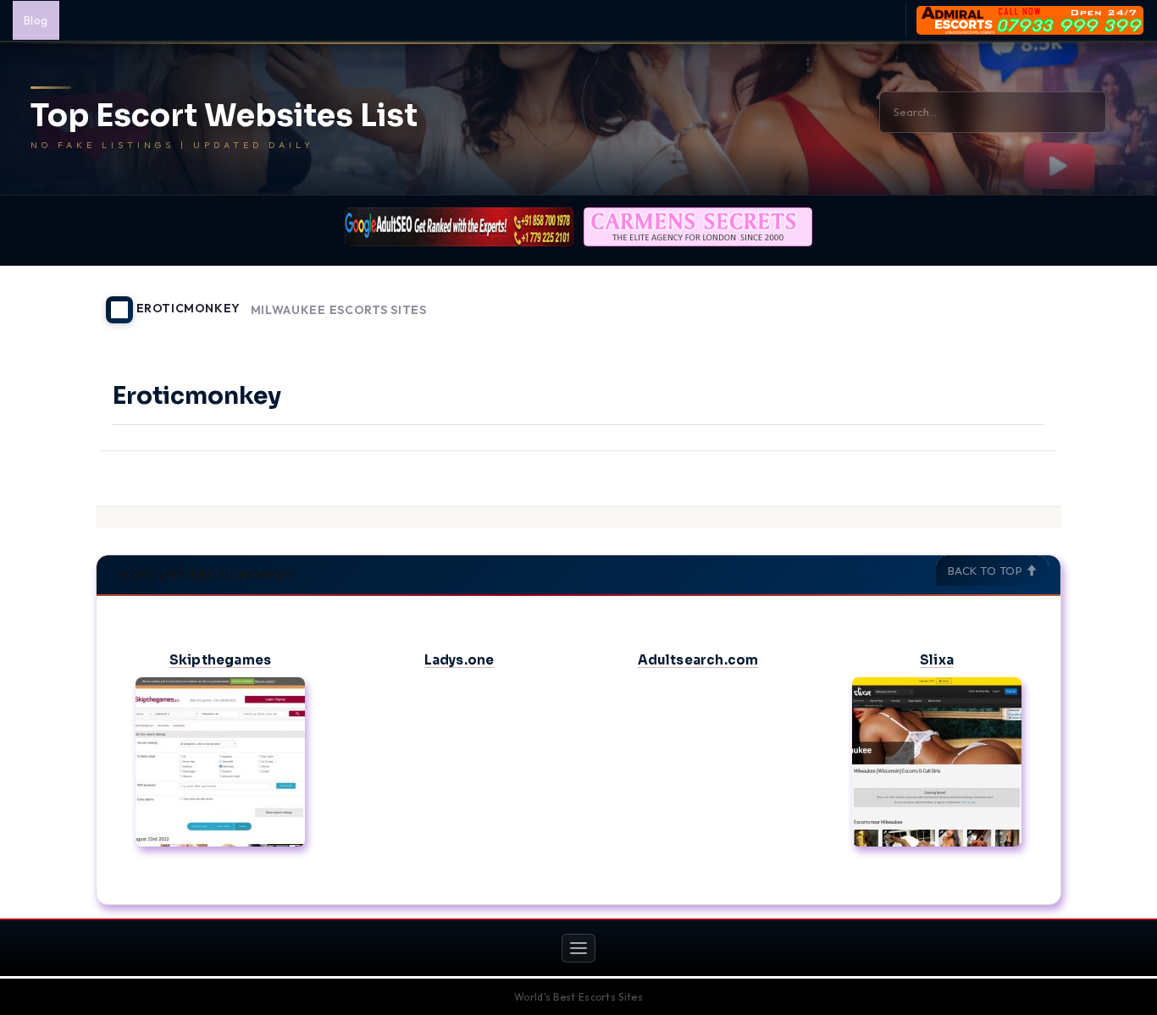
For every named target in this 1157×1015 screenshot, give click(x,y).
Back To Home (1017, 299)
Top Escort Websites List (224, 116)
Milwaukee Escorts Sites (339, 310)
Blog (36, 20)
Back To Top (987, 570)
